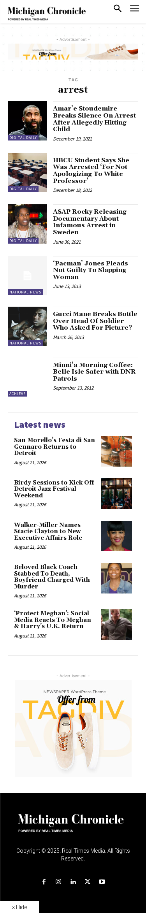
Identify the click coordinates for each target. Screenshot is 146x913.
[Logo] (73, 827)
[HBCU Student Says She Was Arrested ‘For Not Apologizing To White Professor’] (27, 172)
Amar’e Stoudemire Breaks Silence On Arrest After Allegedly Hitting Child (94, 119)
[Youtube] (102, 882)
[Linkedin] (73, 882)
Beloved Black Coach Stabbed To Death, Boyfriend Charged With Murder (52, 577)
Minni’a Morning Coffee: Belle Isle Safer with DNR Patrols (94, 372)
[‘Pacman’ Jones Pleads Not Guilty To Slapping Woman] (27, 275)
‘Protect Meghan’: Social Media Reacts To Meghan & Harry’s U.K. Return (52, 620)
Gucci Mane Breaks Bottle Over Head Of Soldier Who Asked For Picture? (95, 321)
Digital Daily (23, 137)
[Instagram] (58, 882)
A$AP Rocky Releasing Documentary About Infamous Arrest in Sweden (90, 222)
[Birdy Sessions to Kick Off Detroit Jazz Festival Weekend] (116, 493)
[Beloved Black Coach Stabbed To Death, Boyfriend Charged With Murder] (116, 578)
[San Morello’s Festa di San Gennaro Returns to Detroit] (116, 451)
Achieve (17, 393)
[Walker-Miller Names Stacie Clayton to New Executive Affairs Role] (116, 536)
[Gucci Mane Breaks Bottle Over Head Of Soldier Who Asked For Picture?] (27, 326)
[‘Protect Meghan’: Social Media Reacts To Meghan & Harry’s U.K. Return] (116, 624)
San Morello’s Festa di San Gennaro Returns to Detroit (54, 447)
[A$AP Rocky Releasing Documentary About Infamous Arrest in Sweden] (27, 224)
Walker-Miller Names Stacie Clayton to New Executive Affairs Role (48, 531)
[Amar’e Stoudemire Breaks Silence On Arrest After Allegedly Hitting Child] (27, 120)
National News (25, 292)
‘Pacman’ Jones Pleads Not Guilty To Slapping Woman (90, 270)
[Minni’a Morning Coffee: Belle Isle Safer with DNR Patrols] (27, 377)
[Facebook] (44, 882)
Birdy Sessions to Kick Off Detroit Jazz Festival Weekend (54, 489)
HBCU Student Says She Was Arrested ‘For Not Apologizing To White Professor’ (91, 170)
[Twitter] (87, 882)
